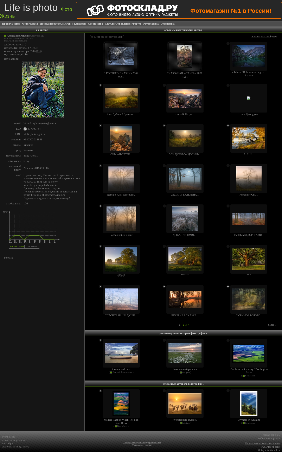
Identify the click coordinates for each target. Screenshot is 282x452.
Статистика (168, 23)
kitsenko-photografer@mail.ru (40, 123)
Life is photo (36, 10)
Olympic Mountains (249, 419)
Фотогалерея (30, 23)
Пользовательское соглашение (262, 443)
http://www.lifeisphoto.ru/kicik (18, 38)
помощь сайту (21, 446)
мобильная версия (269, 438)
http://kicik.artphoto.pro (15, 41)
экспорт (6, 446)
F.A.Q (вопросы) (270, 446)
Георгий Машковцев (122, 372)
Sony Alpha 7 (31, 155)
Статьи (109, 23)
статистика (8, 439)
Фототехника (151, 23)
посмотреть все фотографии (107, 36)
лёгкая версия (271, 434)
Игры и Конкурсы (75, 23)
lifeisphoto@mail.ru (268, 450)
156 (26, 203)
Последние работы (51, 23)
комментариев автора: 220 (19, 51)
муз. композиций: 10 (16, 54)
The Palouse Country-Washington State (249, 371)
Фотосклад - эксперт (142, 445)
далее (272, 324)
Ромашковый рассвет (185, 369)
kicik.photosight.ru (34, 134)
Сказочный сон (121, 369)
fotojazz (186, 372)
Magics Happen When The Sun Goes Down (121, 421)
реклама (20, 439)
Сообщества (95, 23)
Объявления (122, 23)
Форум (136, 23)
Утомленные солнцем (184, 419)
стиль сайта (8, 436)
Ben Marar (250, 376)
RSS (34, 47)
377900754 (34, 128)
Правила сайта (11, 23)
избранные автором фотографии (183, 383)
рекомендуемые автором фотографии (183, 333)
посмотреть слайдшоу (264, 36)
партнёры (7, 443)
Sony (26, 161)
